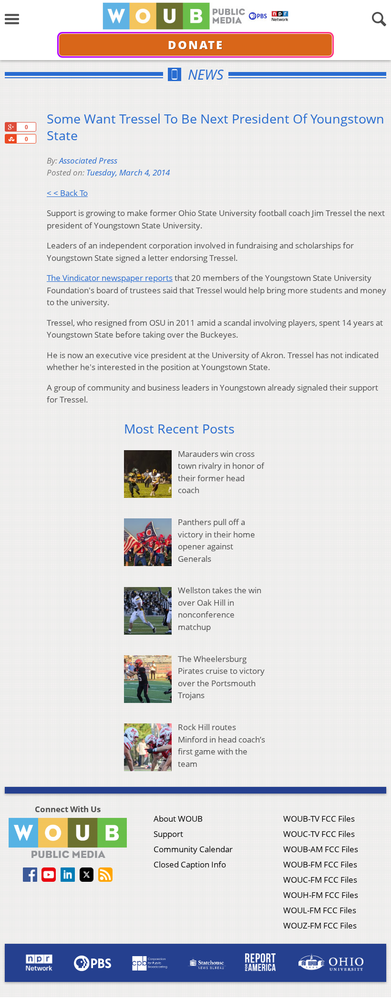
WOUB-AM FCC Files (320, 849)
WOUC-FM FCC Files (320, 879)
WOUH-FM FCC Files (320, 894)
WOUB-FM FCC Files (320, 864)
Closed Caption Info (190, 864)
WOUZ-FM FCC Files (320, 925)
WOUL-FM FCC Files (319, 910)
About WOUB (178, 818)
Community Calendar (193, 849)
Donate (196, 44)
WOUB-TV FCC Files (319, 818)
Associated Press (88, 160)
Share (10, 139)
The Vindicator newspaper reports (110, 277)
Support (168, 833)
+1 (10, 127)
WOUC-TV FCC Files (319, 833)
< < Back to (67, 192)
